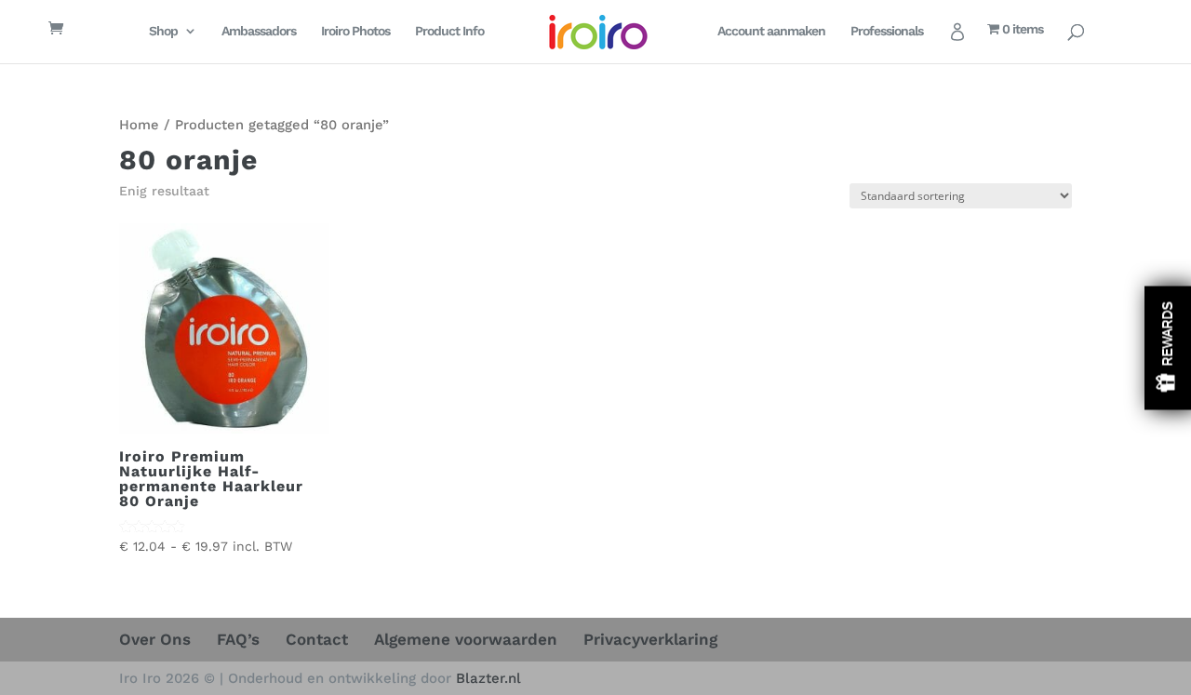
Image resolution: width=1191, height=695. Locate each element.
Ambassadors (258, 31)
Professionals (886, 31)
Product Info (449, 31)
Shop (163, 31)
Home (139, 124)
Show (1167, 347)
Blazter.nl (488, 678)
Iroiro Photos (355, 31)
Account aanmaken (771, 31)
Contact (317, 639)
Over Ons (155, 639)
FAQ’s (238, 639)
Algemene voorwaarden (465, 639)
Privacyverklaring (650, 639)
